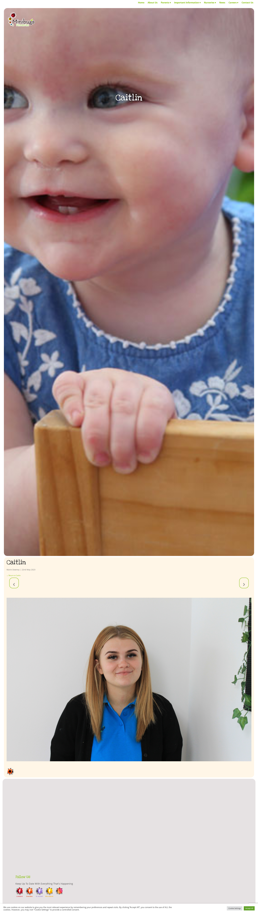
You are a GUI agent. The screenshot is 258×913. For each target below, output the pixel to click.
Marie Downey (13, 569)
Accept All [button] (249, 908)
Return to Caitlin (14, 575)
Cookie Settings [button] (234, 908)
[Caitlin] (129, 679)
